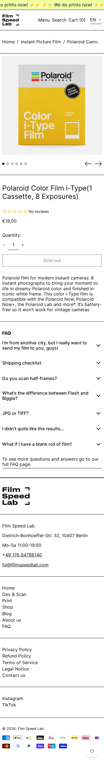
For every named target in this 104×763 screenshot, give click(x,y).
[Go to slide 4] (17, 164)
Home (8, 41)
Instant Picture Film (41, 41)
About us (11, 620)
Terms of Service (20, 662)
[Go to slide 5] (21, 164)
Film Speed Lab (31, 729)
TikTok (9, 704)
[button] (59, 20)
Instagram (12, 698)
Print (7, 600)
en (93, 19)
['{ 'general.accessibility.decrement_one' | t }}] (4, 245)
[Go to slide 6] (25, 164)
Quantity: (11, 235)
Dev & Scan (14, 594)
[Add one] (23, 245)
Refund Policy (16, 656)
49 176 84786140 (23, 555)
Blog (7, 613)
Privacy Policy (17, 649)
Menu (44, 20)
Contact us (13, 675)
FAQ (6, 626)
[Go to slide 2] (8, 164)
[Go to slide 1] (3, 164)
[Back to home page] (10, 20)
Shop (7, 607)
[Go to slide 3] (12, 164)
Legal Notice (15, 669)
